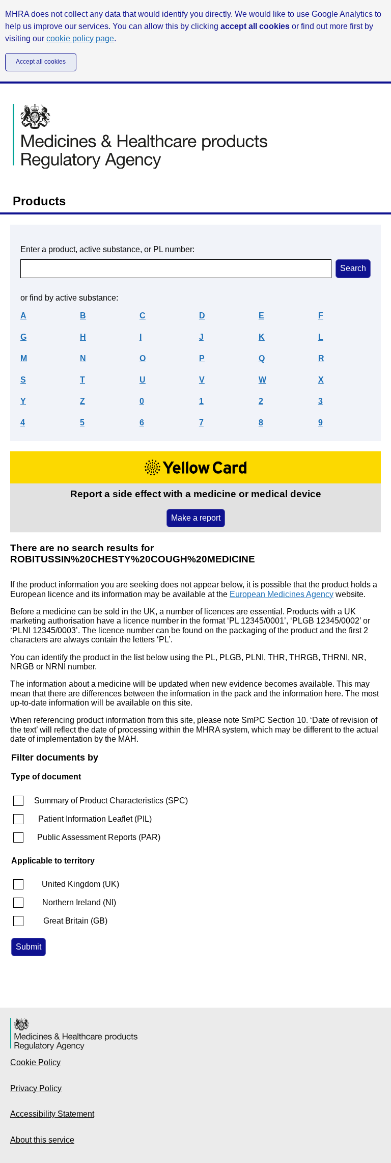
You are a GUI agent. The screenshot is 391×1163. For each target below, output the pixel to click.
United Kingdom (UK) (80, 884)
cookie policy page (80, 38)
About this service (42, 1139)
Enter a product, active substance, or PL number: (107, 249)
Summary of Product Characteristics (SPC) (111, 800)
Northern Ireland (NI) (79, 902)
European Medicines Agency (281, 594)
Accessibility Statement (52, 1114)
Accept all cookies (41, 61)
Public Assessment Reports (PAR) (98, 837)
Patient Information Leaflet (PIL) (95, 819)
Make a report (195, 517)
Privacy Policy (36, 1088)
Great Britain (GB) (75, 920)
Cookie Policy (35, 1062)
